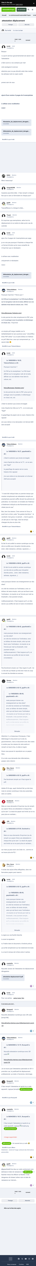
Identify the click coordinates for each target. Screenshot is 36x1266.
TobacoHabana (11, 289)
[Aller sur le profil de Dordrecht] (3, 801)
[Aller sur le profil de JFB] (3, 822)
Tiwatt (9, 215)
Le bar (21, 30)
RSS (27, 1264)
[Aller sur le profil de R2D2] (3, 176)
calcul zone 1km (18, 998)
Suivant (28, 40)
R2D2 (8, 175)
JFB (8, 821)
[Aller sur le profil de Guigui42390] (3, 188)
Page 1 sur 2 (18, 40)
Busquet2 (10, 1009)
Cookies (21, 1264)
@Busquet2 (6, 1143)
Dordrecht (10, 801)
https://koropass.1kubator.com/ (11, 313)
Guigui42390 (11, 187)
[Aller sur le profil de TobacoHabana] (3, 290)
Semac (9, 680)
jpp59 (8, 202)
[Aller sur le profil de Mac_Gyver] (3, 769)
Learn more (4, 3)
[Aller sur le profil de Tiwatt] (3, 216)
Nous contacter (11, 1264)
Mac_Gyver (10, 768)
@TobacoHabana (26, 1089)
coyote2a (10, 963)
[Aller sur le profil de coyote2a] (3, 964)
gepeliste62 (26, 451)
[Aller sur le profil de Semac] (3, 681)
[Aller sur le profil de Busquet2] (3, 1010)
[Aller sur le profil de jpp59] (3, 203)
